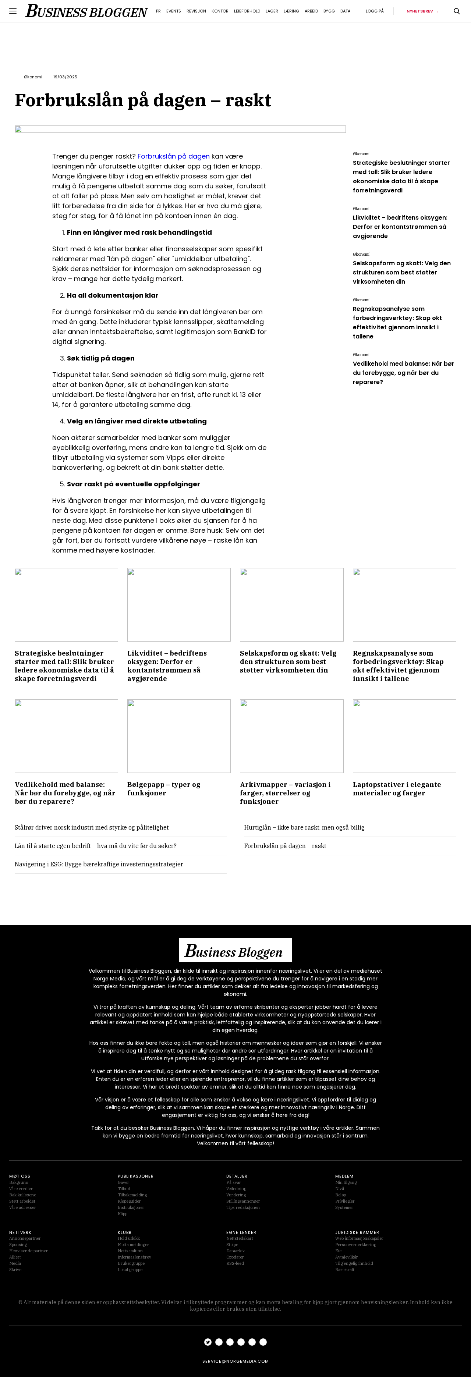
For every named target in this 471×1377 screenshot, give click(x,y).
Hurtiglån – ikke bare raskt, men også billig (304, 827)
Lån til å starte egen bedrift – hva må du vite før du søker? (96, 845)
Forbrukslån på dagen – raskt (285, 845)
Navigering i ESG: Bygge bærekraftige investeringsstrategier (99, 864)
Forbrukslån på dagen (174, 156)
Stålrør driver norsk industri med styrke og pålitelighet (92, 827)
